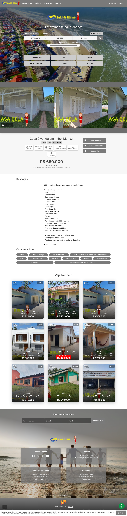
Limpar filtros (96, 34)
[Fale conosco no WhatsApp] (38, 456)
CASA (63, 57)
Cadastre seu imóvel (86, 474)
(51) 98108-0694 (117, 3)
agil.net (70, 507)
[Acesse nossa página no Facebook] (33, 456)
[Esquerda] (2, 107)
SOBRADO (63, 63)
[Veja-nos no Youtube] (47, 456)
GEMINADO (90, 57)
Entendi (121, 513)
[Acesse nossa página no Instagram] (43, 456)
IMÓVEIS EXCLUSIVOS (37, 63)
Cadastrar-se (98, 421)
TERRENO (90, 63)
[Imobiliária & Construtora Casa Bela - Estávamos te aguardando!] (63, 17)
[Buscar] (100, 38)
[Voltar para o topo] (4, 507)
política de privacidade (40, 514)
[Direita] (125, 107)
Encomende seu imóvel (86, 476)
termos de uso (53, 514)
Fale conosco (86, 479)
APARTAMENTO (37, 57)
